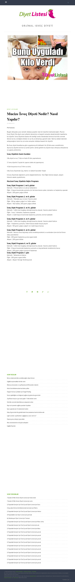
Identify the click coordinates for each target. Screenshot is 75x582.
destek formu (33, 576)
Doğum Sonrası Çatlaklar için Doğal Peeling (19, 392)
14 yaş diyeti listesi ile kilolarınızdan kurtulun (19, 508)
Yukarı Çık (66, 579)
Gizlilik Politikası (19, 571)
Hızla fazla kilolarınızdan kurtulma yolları (18, 388)
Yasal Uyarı (15, 577)
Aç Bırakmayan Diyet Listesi (15, 518)
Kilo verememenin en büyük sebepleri (17, 422)
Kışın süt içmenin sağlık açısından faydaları (19, 405)
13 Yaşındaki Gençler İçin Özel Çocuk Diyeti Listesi (21, 525)
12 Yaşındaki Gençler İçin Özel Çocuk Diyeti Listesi (21, 504)
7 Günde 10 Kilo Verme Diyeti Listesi (17, 498)
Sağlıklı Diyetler (11, 426)
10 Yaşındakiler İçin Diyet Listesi (16, 515)
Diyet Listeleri (12, 109)
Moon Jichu (40, 521)
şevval (39, 532)
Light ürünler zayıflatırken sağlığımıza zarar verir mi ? (21, 416)
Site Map (34, 571)
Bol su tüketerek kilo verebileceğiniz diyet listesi (20, 378)
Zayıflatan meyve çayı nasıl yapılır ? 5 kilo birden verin (22, 398)
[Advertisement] (22, 95)
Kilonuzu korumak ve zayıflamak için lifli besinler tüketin (22, 385)
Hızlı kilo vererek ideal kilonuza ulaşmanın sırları (20, 402)
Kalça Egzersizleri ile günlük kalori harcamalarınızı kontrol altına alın (25, 412)
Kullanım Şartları (27, 571)
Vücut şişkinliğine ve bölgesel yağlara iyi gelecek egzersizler (24, 395)
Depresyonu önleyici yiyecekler (16, 419)
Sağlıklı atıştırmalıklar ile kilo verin (16, 381)
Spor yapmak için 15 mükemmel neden (17, 409)
